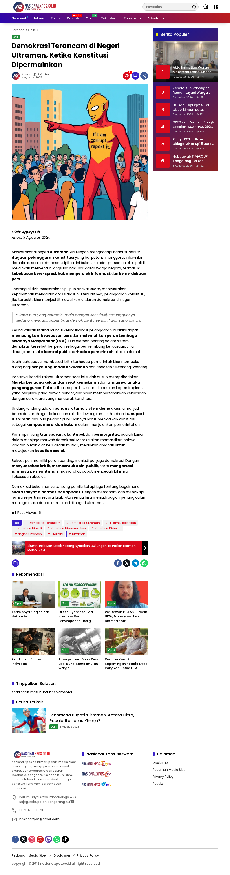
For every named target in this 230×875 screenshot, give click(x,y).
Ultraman (79, 534)
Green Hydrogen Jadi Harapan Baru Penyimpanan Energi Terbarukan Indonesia (76, 616)
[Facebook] (118, 563)
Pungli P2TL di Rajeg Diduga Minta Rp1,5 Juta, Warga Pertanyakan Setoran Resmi (192, 141)
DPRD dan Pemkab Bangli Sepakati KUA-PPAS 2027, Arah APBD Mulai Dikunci (193, 124)
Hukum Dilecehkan (122, 523)
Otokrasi (57, 534)
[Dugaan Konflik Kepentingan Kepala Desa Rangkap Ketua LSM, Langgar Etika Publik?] (126, 641)
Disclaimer (161, 762)
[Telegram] (135, 563)
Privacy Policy (163, 776)
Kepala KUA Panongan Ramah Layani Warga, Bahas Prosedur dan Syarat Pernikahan (191, 90)
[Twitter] (126, 563)
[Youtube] (40, 839)
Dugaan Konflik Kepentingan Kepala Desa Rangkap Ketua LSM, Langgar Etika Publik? (126, 664)
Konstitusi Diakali (30, 528)
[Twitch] (48, 839)
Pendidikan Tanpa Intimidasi (26, 661)
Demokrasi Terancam (45, 523)
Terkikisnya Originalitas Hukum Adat (31, 614)
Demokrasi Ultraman (85, 523)
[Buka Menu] (215, 6)
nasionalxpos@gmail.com (39, 819)
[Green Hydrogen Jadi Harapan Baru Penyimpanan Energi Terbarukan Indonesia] (80, 594)
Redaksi (158, 783)
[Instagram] (31, 839)
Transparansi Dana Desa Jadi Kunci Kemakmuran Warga (78, 663)
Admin (26, 74)
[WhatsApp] (144, 563)
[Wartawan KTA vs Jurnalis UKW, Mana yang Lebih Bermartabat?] (126, 594)
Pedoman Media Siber (170, 769)
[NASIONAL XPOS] (40, 6)
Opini (16, 37)
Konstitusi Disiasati (108, 528)
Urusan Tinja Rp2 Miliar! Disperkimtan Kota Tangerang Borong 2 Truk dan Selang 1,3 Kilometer (191, 107)
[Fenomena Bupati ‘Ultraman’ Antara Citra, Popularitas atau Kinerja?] (29, 720)
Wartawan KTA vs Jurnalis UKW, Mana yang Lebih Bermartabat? (126, 616)
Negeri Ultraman (30, 534)
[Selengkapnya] (44, 754)
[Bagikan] (144, 76)
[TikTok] (65, 839)
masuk (35, 692)
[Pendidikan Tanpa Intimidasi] (33, 641)
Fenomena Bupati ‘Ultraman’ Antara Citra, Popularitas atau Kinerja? (91, 717)
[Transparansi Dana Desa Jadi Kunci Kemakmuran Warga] (80, 641)
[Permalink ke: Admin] (17, 76)
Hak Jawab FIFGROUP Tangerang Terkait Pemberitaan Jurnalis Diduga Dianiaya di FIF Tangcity (190, 158)
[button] (194, 6)
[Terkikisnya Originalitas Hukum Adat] (33, 594)
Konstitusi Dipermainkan (68, 528)
